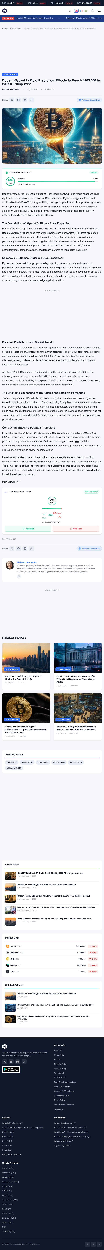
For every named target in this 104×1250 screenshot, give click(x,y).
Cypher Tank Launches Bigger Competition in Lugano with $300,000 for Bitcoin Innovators (25, 729)
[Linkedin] (24, 100)
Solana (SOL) (8, 1222)
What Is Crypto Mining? (12, 1123)
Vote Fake (77, 529)
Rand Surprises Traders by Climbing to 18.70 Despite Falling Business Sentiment (54, 919)
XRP (4, 1227)
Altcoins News (76, 762)
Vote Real (30, 529)
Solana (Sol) (7, 1204)
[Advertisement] (52, 52)
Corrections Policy (62, 1096)
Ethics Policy (59, 1100)
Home (4, 28)
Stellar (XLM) (27, 762)
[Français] (81, 11)
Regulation (6, 1150)
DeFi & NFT (12, 762)
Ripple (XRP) (7, 1186)
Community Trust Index (64, 1091)
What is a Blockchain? (63, 1141)
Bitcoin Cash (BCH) (10, 1182)
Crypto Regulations (62, 1145)
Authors (57, 1059)
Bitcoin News (15, 28)
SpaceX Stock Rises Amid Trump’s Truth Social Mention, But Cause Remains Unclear (56, 907)
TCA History (59, 1109)
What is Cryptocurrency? (65, 1123)
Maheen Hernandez (27, 562)
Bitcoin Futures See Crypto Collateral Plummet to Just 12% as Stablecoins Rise (53, 896)
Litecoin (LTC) (8, 1177)
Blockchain (7, 1145)
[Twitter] (11, 100)
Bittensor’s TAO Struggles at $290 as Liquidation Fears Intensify (46, 884)
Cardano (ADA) (8, 1231)
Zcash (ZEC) (43, 762)
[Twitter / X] (19, 576)
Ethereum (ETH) (9, 1173)
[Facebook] (18, 100)
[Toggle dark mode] (92, 10)
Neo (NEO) (6, 1209)
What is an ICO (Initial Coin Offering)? (70, 1127)
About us (58, 1050)
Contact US (59, 1055)
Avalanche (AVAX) (10, 1200)
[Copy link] (31, 100)
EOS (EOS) (7, 1191)
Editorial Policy (60, 1064)
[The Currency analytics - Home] (4, 10)
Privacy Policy (60, 1068)
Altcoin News (7, 1136)
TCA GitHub (59, 1073)
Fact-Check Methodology (65, 1082)
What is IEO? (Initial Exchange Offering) (71, 1132)
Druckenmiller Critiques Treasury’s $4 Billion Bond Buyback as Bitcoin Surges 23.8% (76, 679)
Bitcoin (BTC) (8, 1168)
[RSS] (24, 1061)
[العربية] (86, 11)
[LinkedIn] (17, 1061)
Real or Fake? (60, 1077)
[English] (76, 11)
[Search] (70, 10)
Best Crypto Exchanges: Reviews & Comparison (23, 1127)
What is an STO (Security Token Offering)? (72, 1136)
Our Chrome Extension (64, 1105)
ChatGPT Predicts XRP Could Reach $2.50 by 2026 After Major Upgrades (50, 873)
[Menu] (99, 10)
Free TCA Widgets (62, 1087)
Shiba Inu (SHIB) (14, 768)
